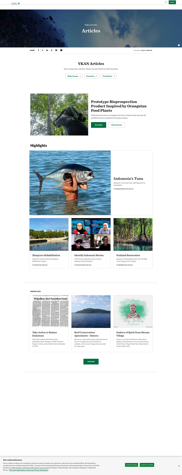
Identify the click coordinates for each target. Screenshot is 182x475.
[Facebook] (38, 50)
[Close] (179, 466)
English (143, 50)
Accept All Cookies (147, 465)
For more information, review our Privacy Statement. (29, 470)
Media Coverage (73, 76)
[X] (42, 50)
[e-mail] (61, 50)
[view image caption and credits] (179, 45)
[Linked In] (47, 50)
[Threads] (51, 50)
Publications (91, 25)
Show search (166, 2)
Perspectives (90, 76)
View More (91, 361)
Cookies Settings (131, 465)
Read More (98, 125)
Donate (172, 2)
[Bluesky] (56, 50)
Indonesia (149, 50)
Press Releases (107, 76)
